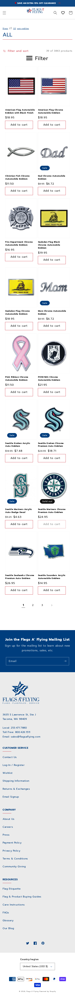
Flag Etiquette (12, 889)
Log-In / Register (14, 765)
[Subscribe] (65, 661)
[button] (4, 13)
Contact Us (10, 757)
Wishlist (8, 773)
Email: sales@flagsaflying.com (21, 737)
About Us (8, 819)
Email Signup (11, 797)
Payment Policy (12, 843)
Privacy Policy (11, 851)
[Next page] (51, 605)
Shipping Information (16, 781)
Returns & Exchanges (16, 789)
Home (5, 28)
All (14, 28)
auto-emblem (23, 28)
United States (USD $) (35, 966)
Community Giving (14, 866)
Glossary (8, 920)
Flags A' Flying (32, 991)
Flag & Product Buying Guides (22, 896)
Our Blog (8, 928)
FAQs (6, 912)
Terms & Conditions (15, 858)
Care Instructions (14, 905)
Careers (8, 827)
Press (6, 835)
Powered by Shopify (47, 991)
